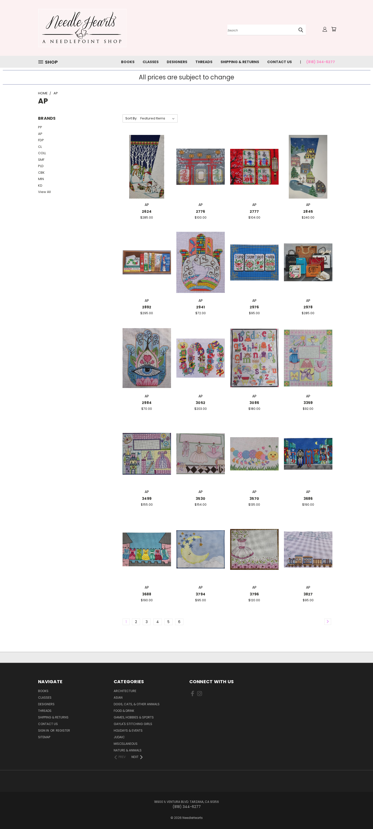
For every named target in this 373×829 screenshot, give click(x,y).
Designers (177, 61)
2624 (146, 211)
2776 (200, 211)
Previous (359, 813)
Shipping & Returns (240, 61)
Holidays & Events (128, 730)
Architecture (125, 691)
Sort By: (131, 118)
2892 (146, 307)
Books (127, 61)
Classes (151, 61)
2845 (308, 211)
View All (44, 191)
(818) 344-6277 (320, 61)
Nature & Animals (128, 750)
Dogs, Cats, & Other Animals (137, 704)
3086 (254, 402)
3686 (308, 498)
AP (40, 133)
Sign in (44, 730)
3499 (146, 498)
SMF (41, 159)
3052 (200, 402)
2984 (146, 402)
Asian (118, 697)
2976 (254, 307)
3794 (200, 594)
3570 (254, 498)
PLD (41, 166)
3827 (308, 594)
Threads (203, 61)
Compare (145, 166)
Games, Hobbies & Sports (134, 717)
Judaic (119, 737)
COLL (42, 153)
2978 (308, 307)
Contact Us (279, 61)
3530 (200, 498)
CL (40, 146)
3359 (308, 402)
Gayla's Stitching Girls (133, 724)
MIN (41, 179)
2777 (254, 211)
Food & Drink (124, 711)
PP (40, 127)
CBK (41, 172)
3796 (254, 594)
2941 (200, 307)
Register (63, 730)
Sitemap (44, 737)
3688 (146, 594)
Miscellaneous (126, 744)
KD (40, 185)
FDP (41, 140)
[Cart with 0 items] (333, 29)
